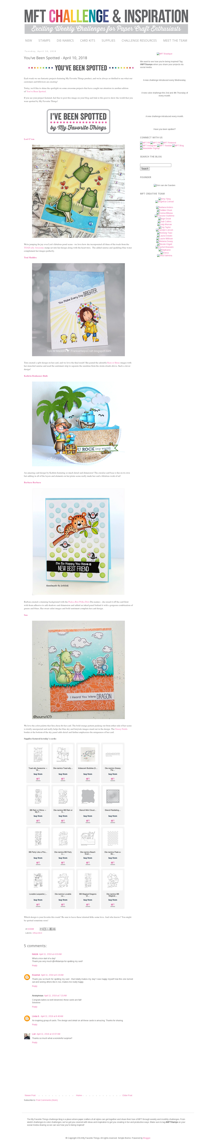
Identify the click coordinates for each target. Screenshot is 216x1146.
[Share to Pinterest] (54, 929)
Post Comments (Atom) (47, 1100)
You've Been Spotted (36, 91)
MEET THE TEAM (175, 40)
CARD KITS (87, 40)
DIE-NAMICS (65, 40)
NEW (28, 40)
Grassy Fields (121, 728)
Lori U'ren (29, 139)
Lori (34, 1034)
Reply (34, 965)
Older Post (127, 1095)
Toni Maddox (30, 257)
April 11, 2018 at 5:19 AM (52, 975)
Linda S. (36, 1016)
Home (79, 1095)
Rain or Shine (113, 362)
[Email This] (41, 929)
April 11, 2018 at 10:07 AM (48, 1034)
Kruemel (36, 975)
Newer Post (30, 1095)
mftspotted (37, 933)
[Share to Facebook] (51, 929)
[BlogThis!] (44, 929)
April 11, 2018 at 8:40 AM (52, 1016)
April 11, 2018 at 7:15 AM (55, 995)
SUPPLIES (108, 40)
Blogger (146, 1138)
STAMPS (44, 40)
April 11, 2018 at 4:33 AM (50, 954)
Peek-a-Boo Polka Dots (78, 601)
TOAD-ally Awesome (34, 247)
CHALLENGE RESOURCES (139, 40)
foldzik (35, 954)
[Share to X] (47, 929)
